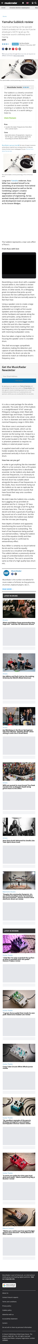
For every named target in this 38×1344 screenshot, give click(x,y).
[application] (19, 264)
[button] (2, 3)
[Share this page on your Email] (20, 49)
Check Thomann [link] (10, 118)
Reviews (15, 44)
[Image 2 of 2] (32, 163)
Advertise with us (8, 1314)
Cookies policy (6, 1310)
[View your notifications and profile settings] (23, 3)
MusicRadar (25, 43)
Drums (5, 16)
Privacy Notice (27, 388)
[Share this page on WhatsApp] (10, 49)
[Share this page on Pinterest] (13, 49)
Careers (4, 1323)
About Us (5, 1293)
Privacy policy (6, 1306)
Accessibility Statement (9, 1319)
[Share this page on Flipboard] (16, 49)
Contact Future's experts (10, 1297)
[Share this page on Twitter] (6, 49)
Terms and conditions (9, 1302)
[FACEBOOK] (13, 574)
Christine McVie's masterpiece (20, 8)
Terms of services (25, 386)
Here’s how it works (18, 55)
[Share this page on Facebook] (3, 49)
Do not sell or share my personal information (17, 1327)
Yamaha (14, 180)
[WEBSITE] (16, 574)
